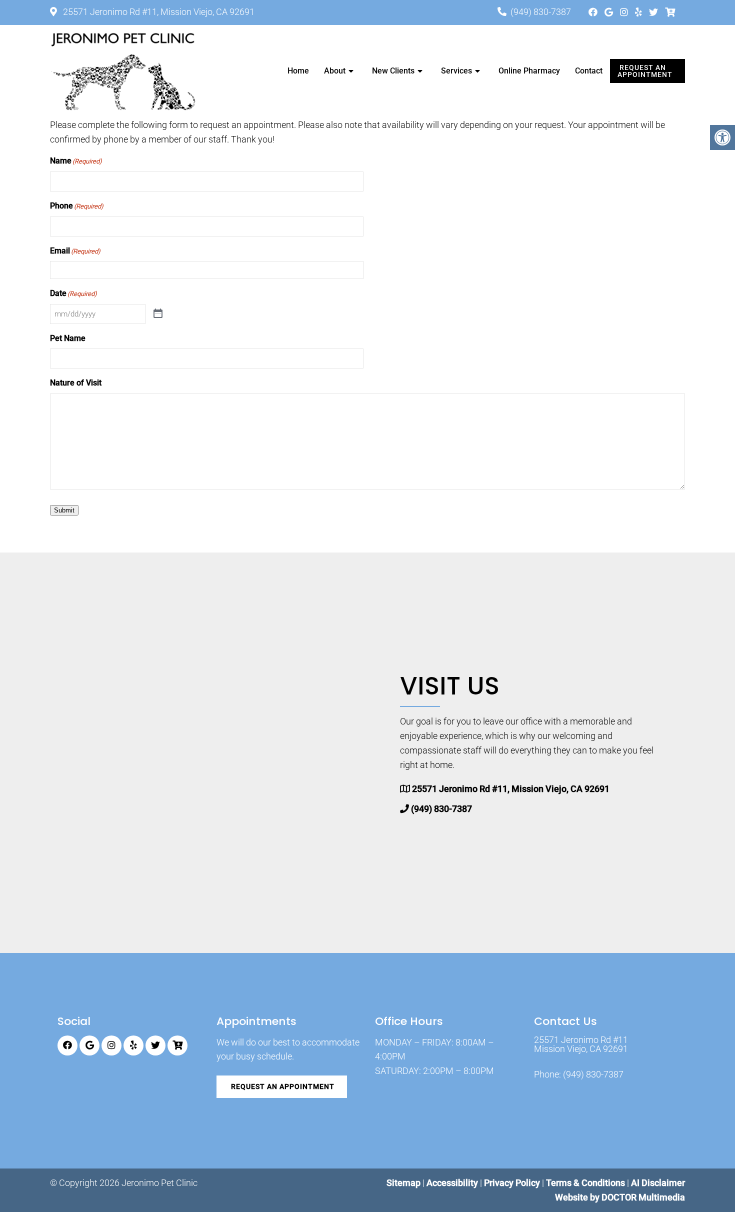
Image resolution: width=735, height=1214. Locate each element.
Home (298, 71)
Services (456, 71)
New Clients (393, 71)
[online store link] (670, 12)
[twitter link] (654, 12)
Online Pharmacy (529, 71)
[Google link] (610, 12)
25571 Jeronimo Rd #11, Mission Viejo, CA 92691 (157, 11)
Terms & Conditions (586, 1183)
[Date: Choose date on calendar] (158, 314)
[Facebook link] (594, 12)
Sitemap (403, 1183)
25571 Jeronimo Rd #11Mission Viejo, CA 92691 (581, 1045)
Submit (64, 510)
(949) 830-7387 (540, 11)
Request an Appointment (645, 71)
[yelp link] (639, 12)
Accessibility (452, 1183)
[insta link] (625, 12)
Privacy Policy (513, 1183)
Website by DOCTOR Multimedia (620, 1197)
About (335, 71)
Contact (588, 71)
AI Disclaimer (658, 1183)
